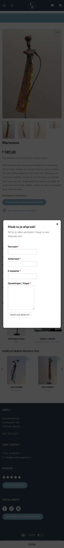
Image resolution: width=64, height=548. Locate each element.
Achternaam (14, 258)
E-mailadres (14, 270)
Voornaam (13, 246)
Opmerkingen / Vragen (19, 283)
